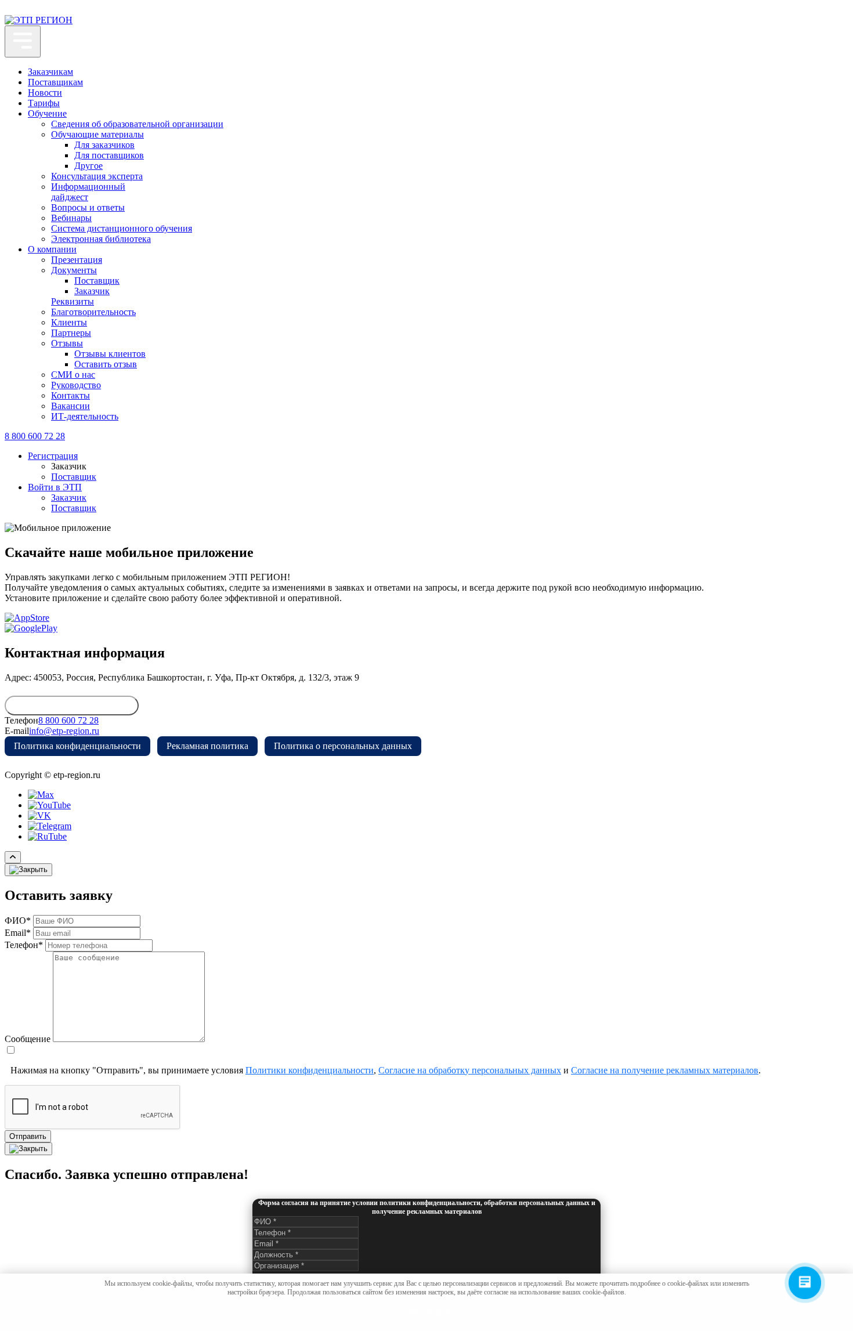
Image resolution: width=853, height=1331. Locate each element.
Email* (18, 933)
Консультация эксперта (97, 176)
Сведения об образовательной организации (137, 124)
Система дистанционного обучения (121, 228)
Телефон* (24, 945)
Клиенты (69, 322)
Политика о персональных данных (343, 746)
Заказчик (92, 291)
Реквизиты (72, 301)
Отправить (27, 1136)
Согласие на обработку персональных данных (469, 1070)
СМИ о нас (73, 374)
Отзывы (67, 343)
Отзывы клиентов (110, 354)
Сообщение (27, 1039)
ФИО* (18, 920)
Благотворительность (93, 312)
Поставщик (97, 280)
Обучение (47, 113)
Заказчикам (50, 72)
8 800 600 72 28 (35, 436)
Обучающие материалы (97, 134)
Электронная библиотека (101, 239)
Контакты (70, 395)
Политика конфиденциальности (77, 746)
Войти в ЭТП (55, 487)
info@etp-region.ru (64, 731)
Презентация (76, 260)
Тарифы (44, 103)
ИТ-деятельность (84, 416)
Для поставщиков (109, 155)
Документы (74, 270)
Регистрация (53, 456)
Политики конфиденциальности (309, 1070)
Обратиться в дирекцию (71, 705)
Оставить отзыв (105, 364)
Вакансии (70, 406)
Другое (88, 166)
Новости (45, 92)
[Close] (28, 869)
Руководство (76, 385)
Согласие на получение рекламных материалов (664, 1070)
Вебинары (71, 218)
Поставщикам (55, 82)
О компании (52, 249)
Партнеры (71, 333)
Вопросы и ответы (88, 207)
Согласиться (425, 1312)
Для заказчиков (104, 145)
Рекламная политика (207, 746)
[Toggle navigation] (23, 41)
